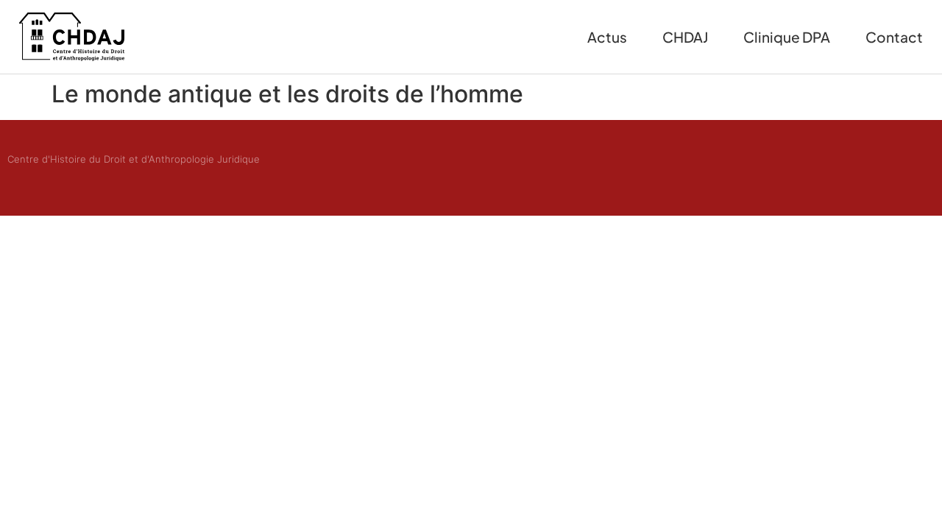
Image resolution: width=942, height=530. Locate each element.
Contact (894, 37)
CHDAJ (685, 37)
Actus (607, 37)
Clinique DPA (786, 37)
